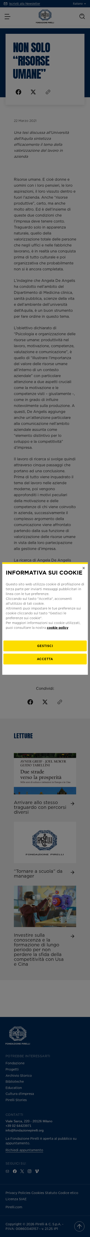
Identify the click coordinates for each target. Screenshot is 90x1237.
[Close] (83, 568)
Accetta (45, 658)
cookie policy (57, 627)
